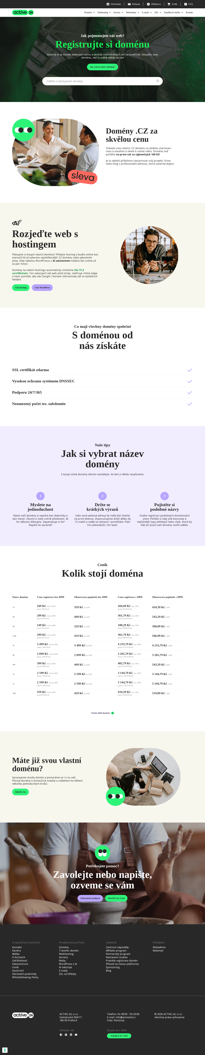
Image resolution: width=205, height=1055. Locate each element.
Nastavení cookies (117, 957)
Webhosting (102, 12)
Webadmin (159, 947)
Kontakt (189, 12)
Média (15, 954)
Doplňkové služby (172, 12)
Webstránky (131, 12)
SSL (156, 12)
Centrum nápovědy (117, 947)
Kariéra (16, 950)
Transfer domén (69, 950)
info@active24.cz (126, 1017)
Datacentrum (20, 964)
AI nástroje (65, 967)
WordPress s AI (68, 964)
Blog (108, 970)
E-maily (145, 12)
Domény (88, 12)
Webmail (158, 950)
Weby (62, 960)
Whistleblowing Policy (25, 977)
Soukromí (18, 970)
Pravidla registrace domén (122, 960)
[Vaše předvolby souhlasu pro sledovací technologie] (5, 1050)
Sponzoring (113, 967)
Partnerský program (118, 954)
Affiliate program (116, 950)
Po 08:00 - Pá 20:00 (128, 1014)
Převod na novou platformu (122, 964)
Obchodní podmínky (24, 974)
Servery (117, 12)
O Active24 (18, 957)
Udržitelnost (19, 960)
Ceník (15, 967)
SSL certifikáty (67, 974)
